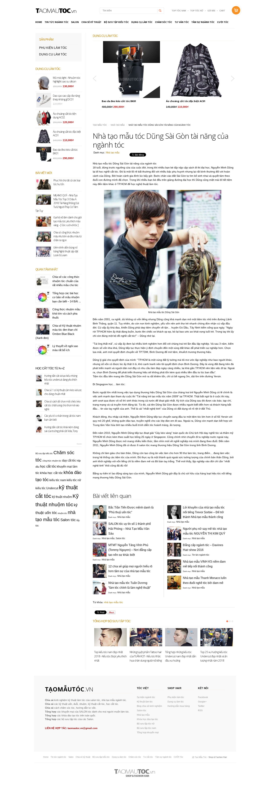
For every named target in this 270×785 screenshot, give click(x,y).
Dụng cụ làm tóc (141, 22)
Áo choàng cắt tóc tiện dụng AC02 (64, 115)
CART (222, 11)
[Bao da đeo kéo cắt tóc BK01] (131, 69)
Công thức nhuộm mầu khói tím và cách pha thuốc (66, 313)
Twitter (201, 706)
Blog (56, 10)
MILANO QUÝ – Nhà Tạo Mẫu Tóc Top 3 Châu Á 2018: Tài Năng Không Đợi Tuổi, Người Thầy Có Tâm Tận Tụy (57, 203)
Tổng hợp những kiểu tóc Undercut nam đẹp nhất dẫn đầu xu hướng (180, 656)
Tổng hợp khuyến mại (148, 732)
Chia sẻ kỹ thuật (91, 22)
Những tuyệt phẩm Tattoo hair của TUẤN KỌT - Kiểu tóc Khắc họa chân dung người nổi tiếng (146, 656)
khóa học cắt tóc (51, 473)
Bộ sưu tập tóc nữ (145, 723)
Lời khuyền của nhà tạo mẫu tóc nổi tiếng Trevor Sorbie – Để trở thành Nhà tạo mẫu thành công (204, 512)
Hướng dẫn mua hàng (179, 706)
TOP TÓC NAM (179, 11)
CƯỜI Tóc (222, 22)
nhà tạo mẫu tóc (113, 602)
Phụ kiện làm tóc (53, 47)
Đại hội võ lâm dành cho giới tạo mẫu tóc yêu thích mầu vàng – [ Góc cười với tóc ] (67, 221)
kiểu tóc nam (57, 480)
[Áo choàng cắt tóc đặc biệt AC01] (196, 69)
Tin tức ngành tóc (57, 22)
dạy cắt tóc (69, 460)
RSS (200, 710)
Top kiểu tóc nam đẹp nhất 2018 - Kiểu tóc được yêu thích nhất (110, 656)
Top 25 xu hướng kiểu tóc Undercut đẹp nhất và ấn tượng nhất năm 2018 (213, 656)
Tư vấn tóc (182, 22)
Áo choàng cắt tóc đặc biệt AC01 (185, 101)
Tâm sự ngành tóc (203, 22)
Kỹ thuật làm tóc (145, 701)
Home (38, 22)
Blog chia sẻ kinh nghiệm (149, 706)
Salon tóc (120, 538)
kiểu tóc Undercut (46, 488)
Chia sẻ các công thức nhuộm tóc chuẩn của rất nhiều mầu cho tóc (66, 281)
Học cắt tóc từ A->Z (49, 368)
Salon (75, 22)
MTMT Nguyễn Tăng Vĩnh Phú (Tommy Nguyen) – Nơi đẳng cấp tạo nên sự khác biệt (130, 550)
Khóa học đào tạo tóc (147, 719)
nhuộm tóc (62, 513)
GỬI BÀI (211, 11)
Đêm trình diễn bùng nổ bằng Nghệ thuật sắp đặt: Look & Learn (65, 251)
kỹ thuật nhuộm (62, 496)
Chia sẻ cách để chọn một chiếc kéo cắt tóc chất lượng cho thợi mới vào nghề (62, 405)
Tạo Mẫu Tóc (100, 125)
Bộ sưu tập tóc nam (146, 728)
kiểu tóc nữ (74, 480)
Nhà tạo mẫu (118, 125)
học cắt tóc (48, 466)
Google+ (202, 701)
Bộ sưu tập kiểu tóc (116, 22)
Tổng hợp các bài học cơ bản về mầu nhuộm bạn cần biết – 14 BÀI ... (66, 297)
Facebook (203, 697)
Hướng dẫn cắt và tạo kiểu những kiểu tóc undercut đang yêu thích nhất (60, 379)
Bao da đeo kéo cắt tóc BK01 (119, 101)
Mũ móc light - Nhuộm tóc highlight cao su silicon (66, 79)
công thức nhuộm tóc (51, 461)
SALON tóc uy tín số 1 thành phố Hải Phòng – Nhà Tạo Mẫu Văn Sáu (129, 528)
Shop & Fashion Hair (217, 757)
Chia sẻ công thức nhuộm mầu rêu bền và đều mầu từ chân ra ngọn (67, 236)
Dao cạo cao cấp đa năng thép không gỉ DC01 (66, 97)
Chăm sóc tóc (163, 22)
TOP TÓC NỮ (196, 11)
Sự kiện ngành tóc (146, 697)
